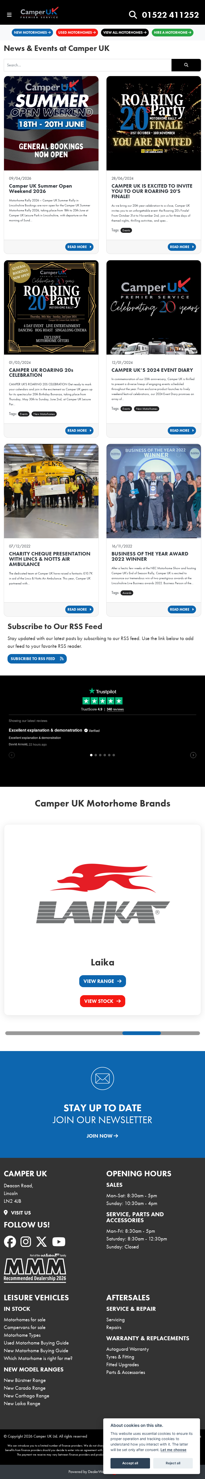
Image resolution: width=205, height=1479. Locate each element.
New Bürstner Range (25, 1380)
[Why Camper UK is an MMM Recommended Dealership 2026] (35, 1268)
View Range (99, 981)
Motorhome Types (22, 1335)
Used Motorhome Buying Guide (36, 1343)
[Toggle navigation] (9, 15)
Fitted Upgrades (122, 1364)
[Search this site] (133, 15)
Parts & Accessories (125, 1372)
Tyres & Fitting (120, 1356)
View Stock (99, 1001)
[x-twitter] (42, 1242)
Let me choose (173, 1450)
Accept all (130, 1463)
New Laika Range (22, 1403)
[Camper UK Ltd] (43, 13)
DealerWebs (98, 1471)
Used (75, 32)
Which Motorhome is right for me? (38, 1358)
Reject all (173, 1463)
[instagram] (26, 1242)
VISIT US (20, 1213)
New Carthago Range (26, 1395)
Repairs (113, 1327)
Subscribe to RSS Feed (33, 658)
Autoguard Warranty (127, 1349)
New (30, 32)
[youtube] (60, 1242)
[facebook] (11, 1242)
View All (123, 32)
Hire (171, 32)
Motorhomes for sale (25, 1319)
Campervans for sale (25, 1327)
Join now (100, 1136)
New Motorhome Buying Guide (36, 1350)
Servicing (115, 1319)
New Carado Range (25, 1388)
